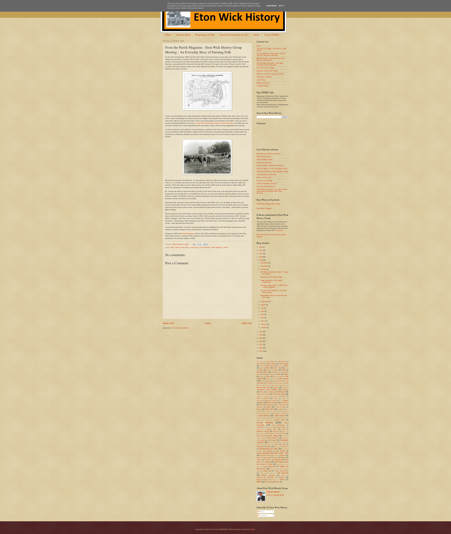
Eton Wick (284, 403)
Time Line (280, 464)
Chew (262, 392)
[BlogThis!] (200, 244)
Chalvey (284, 387)
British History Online (264, 156)
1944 (258, 374)
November (264, 266)
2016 (261, 348)
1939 (283, 370)
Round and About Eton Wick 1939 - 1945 (272, 453)
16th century (271, 364)
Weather (283, 475)
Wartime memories (263, 83)
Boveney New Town (263, 387)
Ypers (278, 482)
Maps (283, 429)
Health (281, 411)
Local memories (204, 247)
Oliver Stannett (261, 436)
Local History (261, 80)
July (262, 308)
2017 (261, 345)
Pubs (268, 447)
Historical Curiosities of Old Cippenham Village (272, 171)
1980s (275, 376)
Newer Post (168, 323)
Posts (261, 511)
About (256, 34)
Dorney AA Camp (270, 400)
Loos (269, 427)
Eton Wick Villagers (264, 208)
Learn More (271, 6)
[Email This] (198, 244)
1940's (265, 372)
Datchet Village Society (265, 159)
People (273, 440)
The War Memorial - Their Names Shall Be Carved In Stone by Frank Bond (271, 54)
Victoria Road (282, 468)
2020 (261, 335)
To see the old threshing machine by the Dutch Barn (214, 123)
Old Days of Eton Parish (276, 433)
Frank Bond (269, 409)
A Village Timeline (263, 86)
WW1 (282, 480)
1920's (286, 368)
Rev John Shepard (265, 451)
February (264, 324)
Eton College (272, 403)
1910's (267, 368)
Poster (276, 444)
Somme (275, 457)
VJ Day (261, 473)
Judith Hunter (279, 416)
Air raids (269, 383)
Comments (263, 515)
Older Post (247, 323)
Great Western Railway (264, 411)
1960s (261, 376)
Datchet (284, 398)
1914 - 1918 (277, 368)
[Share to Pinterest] (207, 244)
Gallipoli (280, 409)
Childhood (271, 392)
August (263, 305)
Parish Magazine (188, 233)
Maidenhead (260, 429)
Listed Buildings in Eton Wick (267, 174)
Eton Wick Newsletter (266, 405)
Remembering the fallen (268, 449)
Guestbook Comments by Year (234, 34)
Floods (259, 409)
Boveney (284, 385)
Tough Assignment (269, 466)
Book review (275, 385)
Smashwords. (279, 230)
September (265, 301)
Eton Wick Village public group (268, 204)
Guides (275, 411)
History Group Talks (182, 247)
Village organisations (281, 471)
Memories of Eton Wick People (267, 71)
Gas (287, 409)
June (263, 311)
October (264, 269)
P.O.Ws (284, 436)
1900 (279, 366)
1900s (261, 368)
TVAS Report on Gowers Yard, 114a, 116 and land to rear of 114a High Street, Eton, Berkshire (272, 191)
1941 (273, 372)
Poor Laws (284, 442)
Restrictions (285, 449)
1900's (286, 366)
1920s (261, 370)
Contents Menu (183, 34)
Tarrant (225, 247)
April (262, 318)
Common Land (279, 394)
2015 (261, 351)
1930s (275, 370)
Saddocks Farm (265, 455)
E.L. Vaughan (283, 400)
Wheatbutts (270, 477)
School (282, 455)
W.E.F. (268, 473)
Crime (284, 396)
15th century (261, 363)
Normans (261, 433)
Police (270, 442)
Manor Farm (271, 429)
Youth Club (269, 482)
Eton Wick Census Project (266, 68)
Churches (281, 392)
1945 (264, 374)
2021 (261, 332)
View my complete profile (275, 495)
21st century (265, 381)
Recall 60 (285, 446)
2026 (261, 247)
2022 (261, 260)
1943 (284, 372)
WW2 (259, 482)
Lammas (267, 420)
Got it (281, 6)
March (263, 321)
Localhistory (260, 427)
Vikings (258, 471)
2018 (261, 341)
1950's (271, 374)
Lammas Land (279, 420)
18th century (270, 366)
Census (276, 387)
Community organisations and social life (268, 396)
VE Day (272, 468)
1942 (278, 372)
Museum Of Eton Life (264, 177)
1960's (286, 374)
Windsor (281, 477)
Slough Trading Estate (264, 457)
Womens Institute (262, 479)
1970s (268, 376)
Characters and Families (267, 390)
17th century (284, 364)
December (264, 263)
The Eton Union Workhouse (266, 186)
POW (283, 444)
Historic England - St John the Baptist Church (272, 168)
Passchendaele (263, 440)
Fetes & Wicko (281, 407)
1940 (258, 372)
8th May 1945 (277, 381)
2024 (261, 253)
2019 (261, 338)
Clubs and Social (263, 394)
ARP (286, 383)
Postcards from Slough (264, 180)
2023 (261, 257)
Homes (268, 413)
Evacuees (260, 407)
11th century (260, 361)
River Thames (281, 451)
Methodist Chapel (263, 431)
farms (172, 247)
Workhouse (274, 479)
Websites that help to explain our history (270, 74)
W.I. (273, 473)
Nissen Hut (285, 431)
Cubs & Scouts (262, 398)
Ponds (276, 442)
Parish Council (261, 438)
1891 (261, 366)
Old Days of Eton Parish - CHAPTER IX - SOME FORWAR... (274, 286)
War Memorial (282, 473)
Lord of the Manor (279, 427)
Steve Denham (274, 492)
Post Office (267, 444)
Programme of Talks (205, 34)
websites (259, 477)
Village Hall (267, 471)
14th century (282, 361)
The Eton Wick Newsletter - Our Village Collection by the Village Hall (270, 64)
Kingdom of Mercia (262, 418)
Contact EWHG (271, 34)
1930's (269, 370)
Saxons (276, 455)
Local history (194, 247)
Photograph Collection (264, 77)
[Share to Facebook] (205, 244)
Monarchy (276, 431)
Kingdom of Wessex (274, 418)
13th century (270, 361)
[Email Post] (193, 244)
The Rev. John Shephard (273, 460)
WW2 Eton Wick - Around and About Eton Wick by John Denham (271, 59)
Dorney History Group (264, 162)
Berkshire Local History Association (269, 154)
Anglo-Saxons (279, 383)
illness (274, 413)
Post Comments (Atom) (180, 328)
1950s (278, 374)
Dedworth (259, 400)
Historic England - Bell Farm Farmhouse (270, 165)
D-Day (275, 398)
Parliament (285, 438)
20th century (283, 379)
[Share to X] (202, 244)
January (264, 327)
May (262, 314)
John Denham (264, 416)
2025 (261, 250)
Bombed (267, 385)
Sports (283, 457)
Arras (260, 385)
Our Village (273, 436)
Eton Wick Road (281, 405)
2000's (268, 378)
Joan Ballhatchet (283, 413)
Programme (260, 446)
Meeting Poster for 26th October (271, 277)
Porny (258, 444)
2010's (274, 378)
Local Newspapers (278, 425)
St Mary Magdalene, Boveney (267, 183)
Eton (261, 403)
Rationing (277, 446)
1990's (281, 376)
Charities (285, 390)
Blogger (252, 529)
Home (168, 34)
